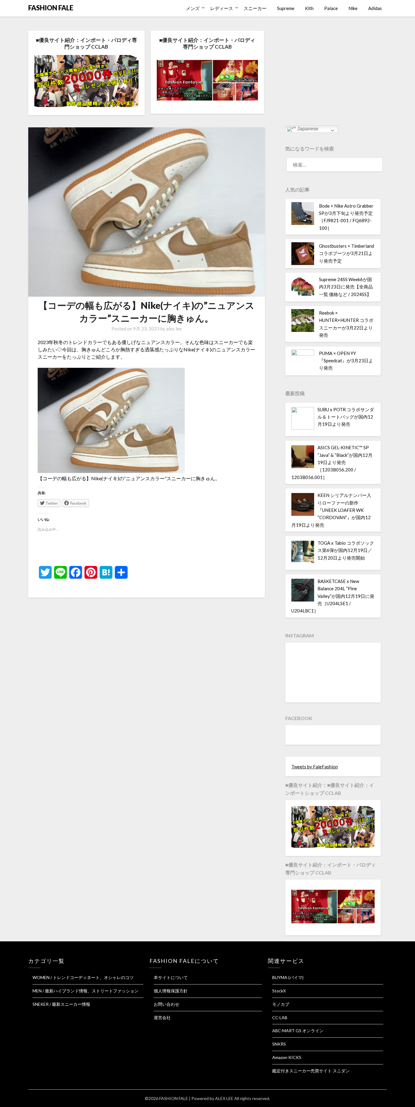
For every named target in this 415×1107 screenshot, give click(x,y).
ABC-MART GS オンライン (298, 1030)
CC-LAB (279, 1017)
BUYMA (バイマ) (288, 977)
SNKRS (279, 1044)
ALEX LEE (224, 1098)
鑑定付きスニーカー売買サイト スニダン (311, 1070)
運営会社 (162, 1017)
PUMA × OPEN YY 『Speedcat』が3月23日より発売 (346, 360)
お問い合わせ (166, 1004)
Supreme (285, 8)
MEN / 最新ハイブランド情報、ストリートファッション (86, 990)
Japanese (307, 128)
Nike (353, 8)
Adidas (375, 8)
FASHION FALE (50, 8)
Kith (309, 8)
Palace (331, 8)
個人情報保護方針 (171, 990)
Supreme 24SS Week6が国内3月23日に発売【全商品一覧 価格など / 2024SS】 (346, 287)
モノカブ (280, 1004)
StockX (279, 990)
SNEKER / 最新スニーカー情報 (61, 1004)
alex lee (174, 328)
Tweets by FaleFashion (314, 766)
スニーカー (255, 8)
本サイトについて (171, 977)
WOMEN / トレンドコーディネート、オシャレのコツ (83, 977)
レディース (221, 8)
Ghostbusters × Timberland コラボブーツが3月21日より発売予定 (346, 253)
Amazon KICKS (286, 1057)
